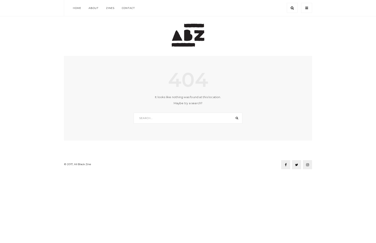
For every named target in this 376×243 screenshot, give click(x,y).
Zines (110, 8)
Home (77, 8)
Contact (128, 8)
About (94, 8)
